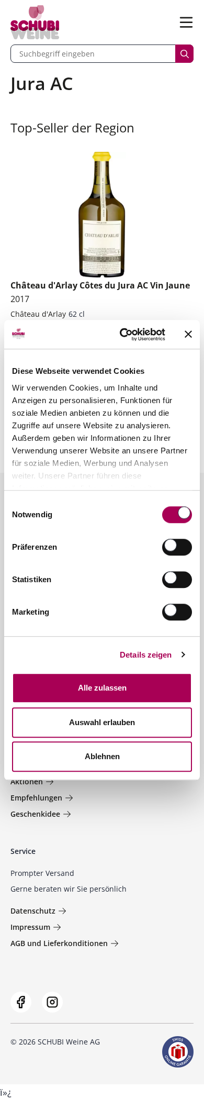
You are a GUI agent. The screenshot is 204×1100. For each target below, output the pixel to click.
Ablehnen (102, 756)
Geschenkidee (35, 814)
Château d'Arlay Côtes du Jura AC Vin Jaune (100, 292)
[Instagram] (52, 1002)
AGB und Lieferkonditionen (59, 943)
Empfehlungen (36, 798)
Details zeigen (146, 654)
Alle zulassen (102, 687)
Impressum (30, 927)
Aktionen (26, 781)
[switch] (178, 548)
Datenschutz (32, 911)
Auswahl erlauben (102, 722)
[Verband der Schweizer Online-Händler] (178, 1052)
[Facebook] (20, 1002)
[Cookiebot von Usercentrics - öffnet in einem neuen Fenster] (123, 334)
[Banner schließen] (188, 334)
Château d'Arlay (38, 314)
